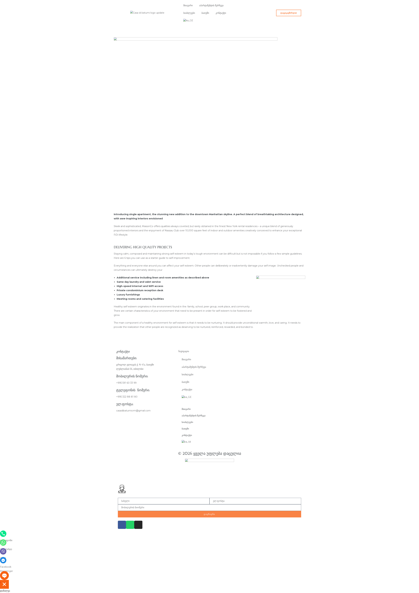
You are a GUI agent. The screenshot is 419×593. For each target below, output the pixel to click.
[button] (288, 13)
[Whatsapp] (130, 525)
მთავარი (188, 5)
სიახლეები (189, 12)
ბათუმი (205, 12)
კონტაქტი (221, 12)
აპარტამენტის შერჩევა (211, 5)
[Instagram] (138, 525)
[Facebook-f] (122, 525)
